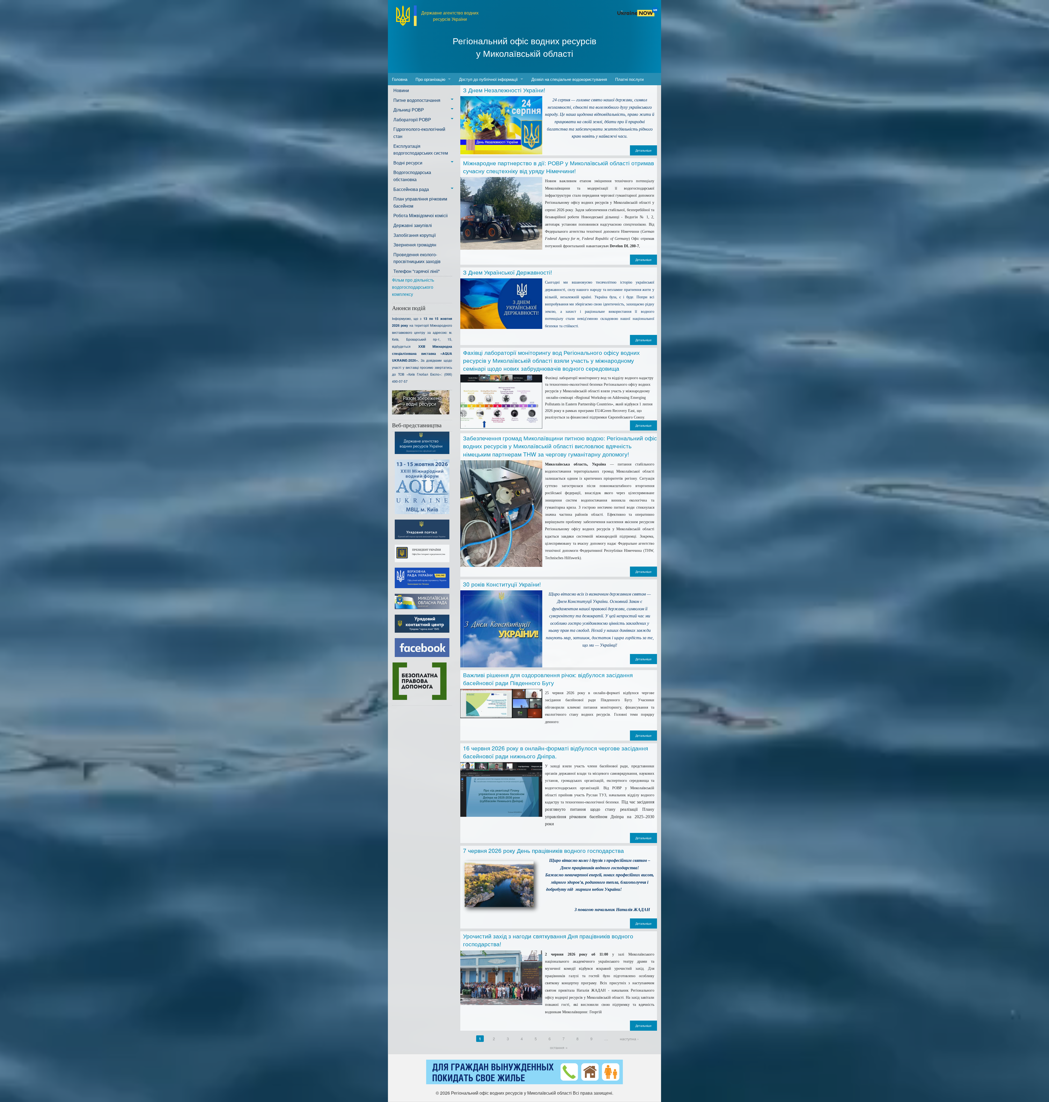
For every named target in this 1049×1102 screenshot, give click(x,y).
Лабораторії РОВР (412, 119)
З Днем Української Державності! (507, 272)
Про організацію (430, 79)
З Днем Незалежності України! (504, 90)
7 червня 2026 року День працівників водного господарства (543, 850)
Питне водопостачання (416, 100)
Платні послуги (629, 79)
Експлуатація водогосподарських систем (420, 149)
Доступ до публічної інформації (488, 79)
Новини (401, 90)
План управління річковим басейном (420, 202)
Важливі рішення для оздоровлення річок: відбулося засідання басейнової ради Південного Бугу (548, 679)
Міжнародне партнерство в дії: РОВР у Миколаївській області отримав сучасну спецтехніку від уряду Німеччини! (558, 167)
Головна (399, 79)
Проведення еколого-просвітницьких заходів (417, 258)
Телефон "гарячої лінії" (416, 271)
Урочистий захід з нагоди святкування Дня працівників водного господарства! (548, 940)
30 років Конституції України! (502, 584)
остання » (559, 1047)
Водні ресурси (407, 163)
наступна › (629, 1038)
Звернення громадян (414, 244)
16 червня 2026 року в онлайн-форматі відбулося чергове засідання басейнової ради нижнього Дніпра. (555, 752)
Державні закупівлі (412, 225)
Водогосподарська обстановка (412, 175)
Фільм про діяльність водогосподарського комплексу (413, 287)
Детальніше (643, 150)
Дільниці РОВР (408, 110)
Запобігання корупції (414, 235)
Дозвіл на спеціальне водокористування (569, 79)
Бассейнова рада (411, 189)
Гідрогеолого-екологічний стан (419, 132)
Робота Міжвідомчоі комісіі (420, 215)
